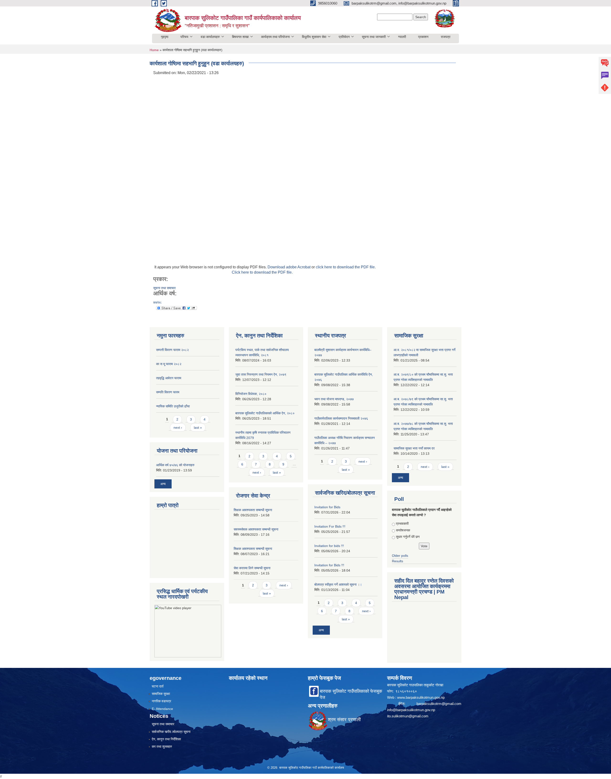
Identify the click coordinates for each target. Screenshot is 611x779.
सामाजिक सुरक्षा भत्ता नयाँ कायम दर (414, 448)
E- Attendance (162, 709)
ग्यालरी (402, 37)
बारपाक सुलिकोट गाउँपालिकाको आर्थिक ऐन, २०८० (265, 413)
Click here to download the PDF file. (262, 272)
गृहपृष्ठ (164, 37)
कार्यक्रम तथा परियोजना (275, 37)
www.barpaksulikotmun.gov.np (421, 697)
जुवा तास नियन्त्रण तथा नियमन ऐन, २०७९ (260, 374)
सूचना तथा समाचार (164, 288)
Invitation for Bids (327, 507)
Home (154, 50)
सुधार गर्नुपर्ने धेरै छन (408, 537)
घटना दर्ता (157, 686)
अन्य (163, 484)
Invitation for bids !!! (329, 546)
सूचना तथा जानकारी (374, 37)
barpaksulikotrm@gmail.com (438, 704)
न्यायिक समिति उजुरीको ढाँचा (173, 406)
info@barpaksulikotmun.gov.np (411, 710)
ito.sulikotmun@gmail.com (407, 716)
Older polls (400, 555)
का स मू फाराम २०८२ (168, 364)
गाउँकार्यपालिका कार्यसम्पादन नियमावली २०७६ (341, 418)
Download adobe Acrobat (289, 267)
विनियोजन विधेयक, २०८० (250, 394)
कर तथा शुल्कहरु (162, 746)
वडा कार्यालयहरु (210, 37)
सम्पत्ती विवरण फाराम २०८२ (172, 350)
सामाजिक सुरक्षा (161, 694)
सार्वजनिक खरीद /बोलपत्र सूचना (171, 732)
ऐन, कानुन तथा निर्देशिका (166, 739)
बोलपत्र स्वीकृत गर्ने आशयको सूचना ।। (338, 584)
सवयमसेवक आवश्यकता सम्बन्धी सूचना (256, 529)
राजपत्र (445, 37)
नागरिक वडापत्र (161, 701)
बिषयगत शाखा (240, 37)
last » (198, 427)
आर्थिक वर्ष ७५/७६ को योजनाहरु (175, 465)
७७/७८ (157, 302)
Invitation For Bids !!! (329, 526)
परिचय (184, 37)
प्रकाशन (423, 37)
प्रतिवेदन (344, 37)
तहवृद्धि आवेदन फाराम (168, 378)
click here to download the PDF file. (346, 267)
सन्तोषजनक (403, 530)
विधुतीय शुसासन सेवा (314, 37)
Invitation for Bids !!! (329, 565)
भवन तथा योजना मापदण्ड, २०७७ (334, 399)
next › (178, 427)
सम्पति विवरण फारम (167, 392)
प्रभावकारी (402, 523)
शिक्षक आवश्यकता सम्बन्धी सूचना (253, 510)
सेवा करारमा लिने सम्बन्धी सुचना (252, 568)
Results (397, 561)
